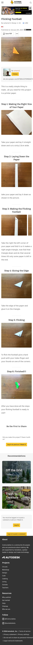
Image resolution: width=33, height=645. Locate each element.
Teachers (5, 588)
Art (20, 23)
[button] (2, 3)
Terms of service (25, 631)
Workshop (5, 570)
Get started (6, 600)
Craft (4, 576)
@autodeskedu (10, 623)
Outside (5, 585)
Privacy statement (10, 634)
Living (4, 582)
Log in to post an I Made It (16, 444)
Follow (15, 74)
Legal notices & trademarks (13, 641)
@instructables (10, 619)
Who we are (6, 609)
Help (4, 603)
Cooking (5, 579)
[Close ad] (30, 8)
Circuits (4, 567)
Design (14, 23)
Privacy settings (23, 634)
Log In (16, 525)
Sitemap (5, 606)
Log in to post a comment (16, 534)
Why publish (6, 597)
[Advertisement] (16, 11)
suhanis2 (6, 23)
